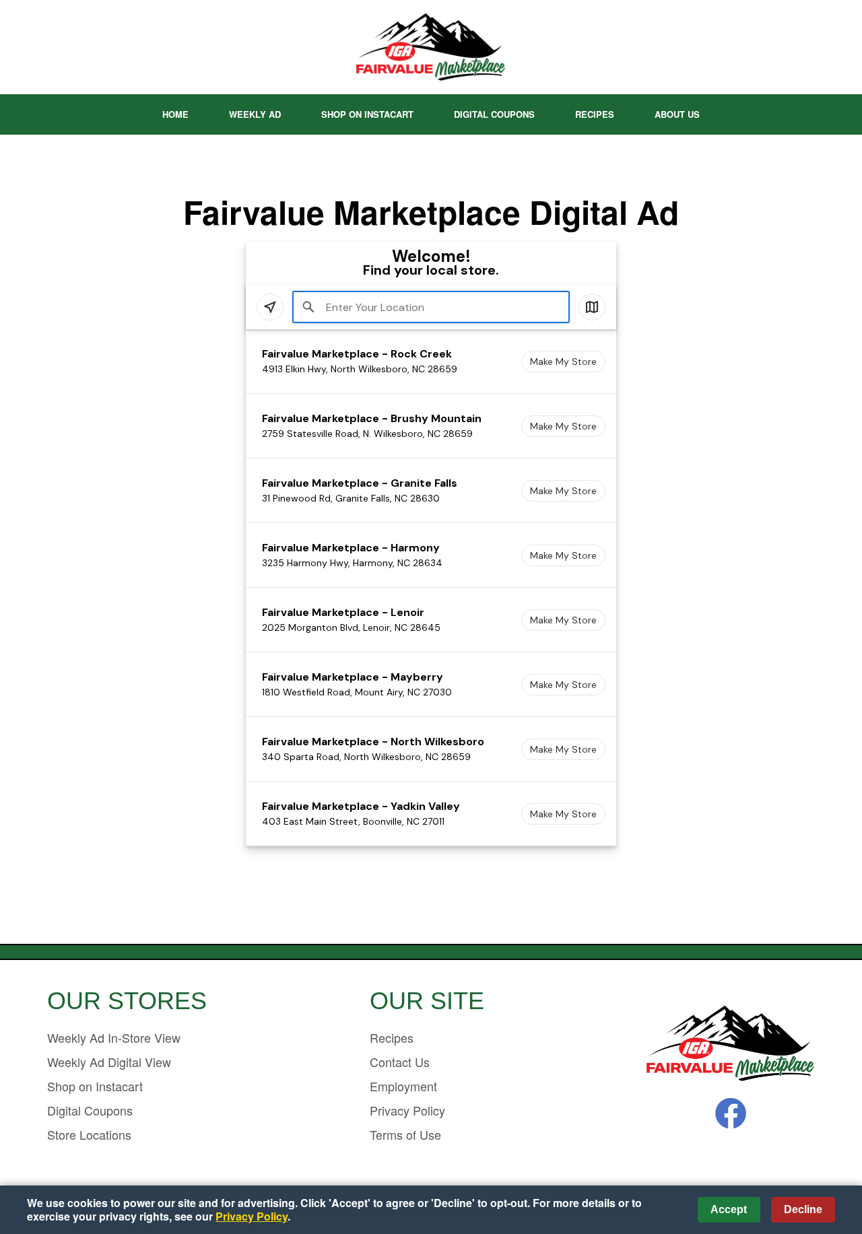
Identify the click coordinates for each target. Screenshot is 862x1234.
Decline (803, 1209)
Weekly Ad (255, 114)
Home (175, 114)
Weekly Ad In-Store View (113, 1037)
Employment (403, 1086)
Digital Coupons (494, 114)
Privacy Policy (407, 1110)
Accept (728, 1209)
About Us (677, 114)
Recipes (594, 114)
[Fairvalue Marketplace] (730, 1044)
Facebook (730, 1113)
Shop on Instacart (367, 114)
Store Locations (89, 1134)
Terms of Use (405, 1134)
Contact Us (400, 1061)
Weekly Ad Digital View (109, 1061)
